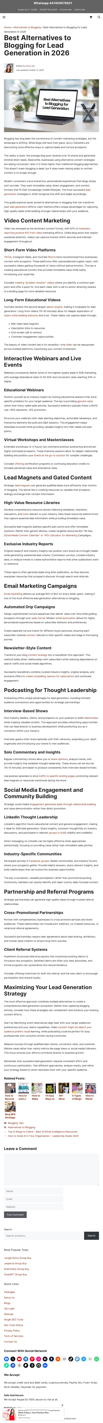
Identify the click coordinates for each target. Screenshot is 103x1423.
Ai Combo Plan (66, 10)
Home (7, 27)
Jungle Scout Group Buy (17, 1258)
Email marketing (13, 593)
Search (8, 1229)
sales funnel (38, 618)
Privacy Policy (12, 1330)
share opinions (59, 759)
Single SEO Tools (13, 1319)
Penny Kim (30, 66)
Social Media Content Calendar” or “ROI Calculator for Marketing (40, 535)
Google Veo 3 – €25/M (27, 10)
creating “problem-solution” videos (34, 282)
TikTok (8, 257)
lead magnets (22, 485)
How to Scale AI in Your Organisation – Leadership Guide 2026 (43, 1136)
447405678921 (60, 3)
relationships (91, 717)
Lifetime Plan (79, 10)
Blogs (7, 1303)
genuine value (85, 401)
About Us (9, 1297)
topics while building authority (21, 315)
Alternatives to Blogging (27, 27)
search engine (54, 306)
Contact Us (10, 1341)
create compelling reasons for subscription (50, 676)
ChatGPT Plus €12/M (48, 10)
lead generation (18, 206)
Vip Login (9, 1308)
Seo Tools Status (13, 1325)
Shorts (52, 257)
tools (25, 514)
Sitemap (8, 1314)
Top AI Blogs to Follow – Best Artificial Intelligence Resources (42, 1131)
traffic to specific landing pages (57, 776)
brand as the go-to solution (49, 455)
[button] (99, 17)
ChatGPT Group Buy (15, 1274)
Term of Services (13, 1336)
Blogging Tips (15, 1123)
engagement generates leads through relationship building (63, 804)
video (69, 344)
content (31, 635)
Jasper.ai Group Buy (15, 1263)
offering (19, 463)
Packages (9, 1292)
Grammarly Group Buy (16, 1269)
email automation (66, 618)
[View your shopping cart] (91, 17)
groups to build (57, 832)
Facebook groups (39, 861)
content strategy (37, 655)
